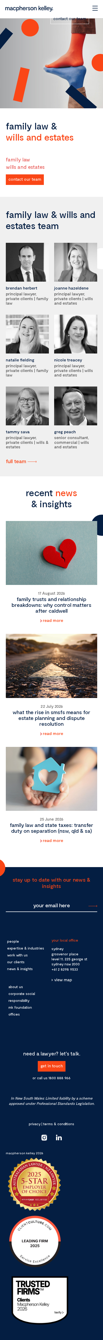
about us (15, 986)
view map (63, 979)
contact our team (69, 18)
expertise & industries (25, 948)
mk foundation (20, 1007)
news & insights (20, 968)
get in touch (51, 1065)
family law (18, 159)
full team (16, 461)
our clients (16, 962)
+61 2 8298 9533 (65, 969)
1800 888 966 (59, 1078)
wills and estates (25, 167)
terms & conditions (58, 1124)
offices (14, 1014)
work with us (17, 955)
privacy (34, 1124)
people (13, 941)
